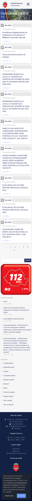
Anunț (5, 301)
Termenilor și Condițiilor (10, 485)
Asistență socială (8, 367)
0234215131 (19, 421)
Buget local (16, 451)
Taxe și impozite (8, 404)
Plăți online (16, 449)
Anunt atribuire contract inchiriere (13, 319)
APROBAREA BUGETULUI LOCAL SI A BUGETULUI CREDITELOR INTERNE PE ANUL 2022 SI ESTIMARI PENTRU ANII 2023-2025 (16, 79)
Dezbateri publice (8, 379)
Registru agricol (8, 396)
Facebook (17, 428)
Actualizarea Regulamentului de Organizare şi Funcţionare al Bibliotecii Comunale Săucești (14, 35)
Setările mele (9, 496)
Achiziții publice (8, 363)
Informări (6, 384)
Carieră (5, 371)
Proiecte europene (9, 392)
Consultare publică (9, 29)
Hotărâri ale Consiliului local (17, 453)
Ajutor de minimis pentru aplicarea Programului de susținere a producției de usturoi (16, 310)
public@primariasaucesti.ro (17, 426)
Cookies (18, 478)
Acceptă (21, 495)
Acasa (2, 16)
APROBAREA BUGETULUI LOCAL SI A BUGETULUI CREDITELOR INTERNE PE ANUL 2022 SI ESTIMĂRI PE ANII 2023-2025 (16, 106)
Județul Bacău (16, 4)
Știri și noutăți (7, 400)
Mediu (5, 388)
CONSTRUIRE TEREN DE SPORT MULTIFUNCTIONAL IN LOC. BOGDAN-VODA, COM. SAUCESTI (15, 233)
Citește (5, 41)
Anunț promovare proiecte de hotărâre (13, 56)
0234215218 (19, 424)
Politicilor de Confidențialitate (16, 482)
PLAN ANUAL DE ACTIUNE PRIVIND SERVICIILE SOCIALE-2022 (15, 187)
